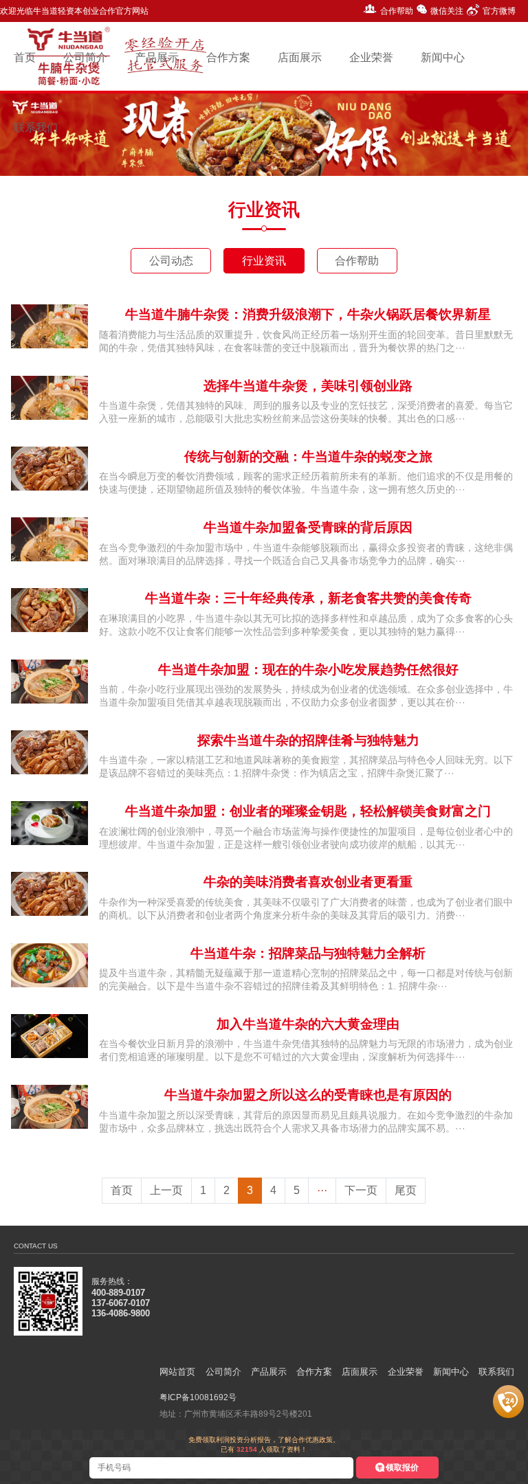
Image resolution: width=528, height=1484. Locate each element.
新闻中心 (451, 1372)
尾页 (406, 1190)
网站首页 (177, 1372)
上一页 (166, 1190)
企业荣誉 (406, 1372)
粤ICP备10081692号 (198, 1397)
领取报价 (402, 1467)
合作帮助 (396, 11)
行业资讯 (264, 261)
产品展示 (269, 1372)
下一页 (360, 1190)
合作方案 (314, 1372)
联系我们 (496, 1372)
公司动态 (171, 261)
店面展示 (359, 1372)
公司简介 (223, 1372)
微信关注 (446, 11)
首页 (122, 1190)
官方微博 (499, 11)
